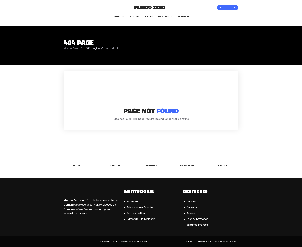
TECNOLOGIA (165, 16)
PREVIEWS (134, 16)
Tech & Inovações (197, 219)
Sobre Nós (133, 201)
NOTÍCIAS (119, 16)
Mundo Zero (149, 7)
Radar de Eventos (197, 224)
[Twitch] (86, 7)
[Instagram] (83, 7)
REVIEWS (148, 16)
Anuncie (188, 241)
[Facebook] (70, 7)
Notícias (191, 201)
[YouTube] (78, 7)
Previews (191, 207)
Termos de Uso (136, 213)
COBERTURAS (183, 16)
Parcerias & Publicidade (141, 219)
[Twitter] (74, 7)
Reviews (191, 213)
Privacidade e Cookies (140, 207)
